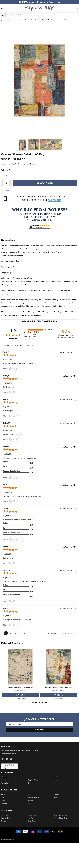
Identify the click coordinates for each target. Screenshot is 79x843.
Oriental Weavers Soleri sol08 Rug (20, 687)
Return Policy (5, 783)
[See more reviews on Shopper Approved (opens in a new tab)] (17, 369)
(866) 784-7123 (55, 2)
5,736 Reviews (13, 338)
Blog (28, 783)
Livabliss (4, 804)
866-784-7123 (54, 200)
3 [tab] (39, 702)
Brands (3, 821)
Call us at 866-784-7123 (9, 754)
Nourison (30, 800)
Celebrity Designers (60, 815)
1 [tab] (33, 702)
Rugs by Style (6, 818)
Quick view (21, 698)
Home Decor (31, 821)
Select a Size (45, 183)
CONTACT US (23, 2)
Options (20, 695)
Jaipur (3, 794)
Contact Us (58, 777)
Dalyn (29, 794)
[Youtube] (11, 759)
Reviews (30, 777)
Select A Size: (7, 170)
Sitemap (56, 780)
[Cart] (77, 8)
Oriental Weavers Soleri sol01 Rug (58, 687)
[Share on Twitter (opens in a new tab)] (14, 369)
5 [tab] (46, 702)
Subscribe (39, 729)
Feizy (29, 804)
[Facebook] (7, 759)
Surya (3, 800)
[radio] (39, 330)
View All (56, 797)
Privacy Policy (5, 780)
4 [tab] (43, 702)
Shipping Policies (33, 780)
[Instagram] (3, 759)
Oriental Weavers (33, 797)
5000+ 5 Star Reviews (61, 818)
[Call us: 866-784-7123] (2, 8)
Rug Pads (30, 818)
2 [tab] (36, 702)
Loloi (2, 797)
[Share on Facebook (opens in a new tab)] (10, 369)
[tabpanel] (20, 674)
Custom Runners (32, 815)
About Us (4, 777)
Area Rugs (4, 815)
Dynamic (56, 794)
